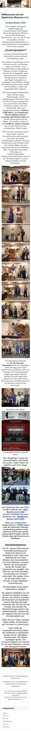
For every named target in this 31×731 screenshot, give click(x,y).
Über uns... (6, 716)
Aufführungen (7, 721)
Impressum (6, 727)
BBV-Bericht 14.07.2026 (17, 510)
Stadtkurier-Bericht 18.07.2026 (18, 517)
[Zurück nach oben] (28, 728)
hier (18, 678)
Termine (5, 718)
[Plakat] (15, 431)
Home (5, 713)
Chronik (5, 724)
